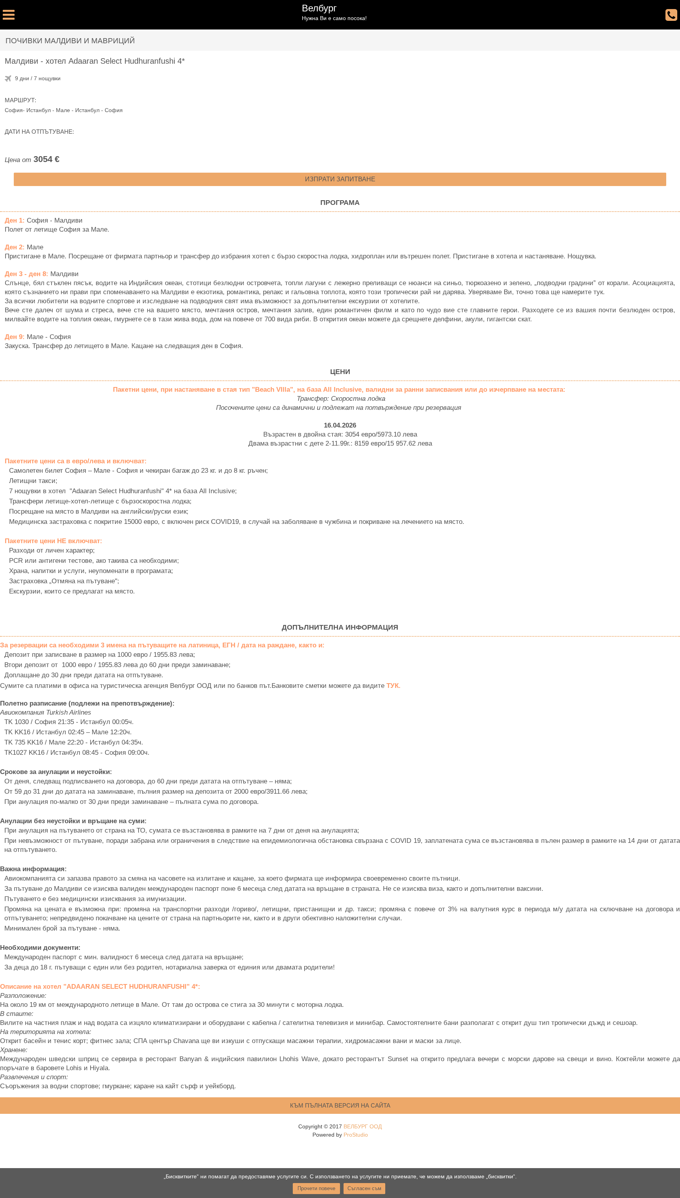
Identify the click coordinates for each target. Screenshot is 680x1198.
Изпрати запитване (340, 179)
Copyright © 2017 (340, 1126)
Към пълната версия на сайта (340, 1105)
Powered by (340, 1135)
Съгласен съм (364, 1188)
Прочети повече (316, 1188)
